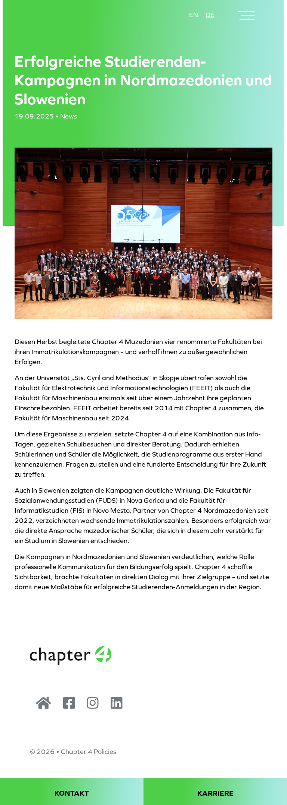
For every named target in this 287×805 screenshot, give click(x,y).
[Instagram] (93, 706)
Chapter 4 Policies (88, 752)
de (210, 15)
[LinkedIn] (117, 706)
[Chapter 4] (43, 706)
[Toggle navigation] (247, 15)
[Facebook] (69, 706)
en (193, 15)
